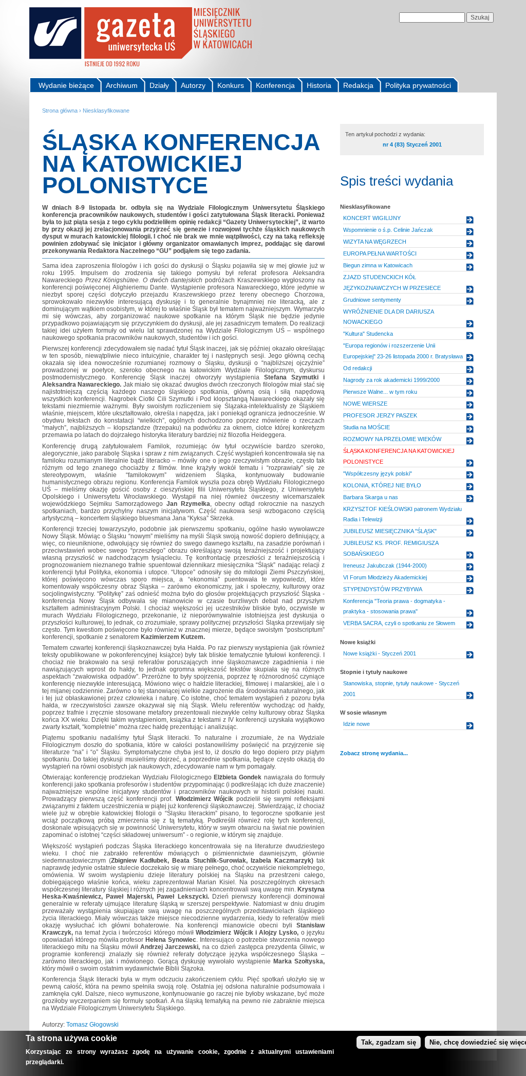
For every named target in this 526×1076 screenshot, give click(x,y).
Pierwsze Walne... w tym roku (380, 392)
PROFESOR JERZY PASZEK (380, 415)
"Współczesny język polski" (377, 473)
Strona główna (60, 110)
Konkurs (230, 85)
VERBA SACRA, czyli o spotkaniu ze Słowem (399, 623)
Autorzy (193, 85)
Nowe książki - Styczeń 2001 (379, 653)
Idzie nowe (356, 724)
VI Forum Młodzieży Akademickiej (385, 577)
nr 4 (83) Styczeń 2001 (412, 144)
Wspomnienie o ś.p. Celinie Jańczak (388, 230)
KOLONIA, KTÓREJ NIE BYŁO (382, 485)
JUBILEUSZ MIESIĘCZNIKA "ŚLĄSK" (390, 531)
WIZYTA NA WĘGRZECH (374, 242)
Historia (319, 85)
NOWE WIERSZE (365, 403)
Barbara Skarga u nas (370, 497)
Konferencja (275, 85)
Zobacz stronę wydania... (374, 753)
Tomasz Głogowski (92, 1024)
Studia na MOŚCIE (366, 427)
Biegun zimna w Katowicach (377, 265)
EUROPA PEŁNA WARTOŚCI (380, 253)
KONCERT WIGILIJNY (372, 218)
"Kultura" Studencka (368, 334)
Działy (159, 85)
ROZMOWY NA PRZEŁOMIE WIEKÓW (392, 439)
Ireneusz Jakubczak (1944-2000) (385, 565)
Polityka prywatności (418, 85)
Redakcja (358, 85)
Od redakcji (357, 368)
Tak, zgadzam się (388, 1042)
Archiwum (122, 85)
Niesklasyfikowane (106, 110)
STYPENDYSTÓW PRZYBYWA (382, 589)
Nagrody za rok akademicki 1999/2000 (391, 380)
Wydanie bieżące (66, 85)
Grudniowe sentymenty (372, 300)
